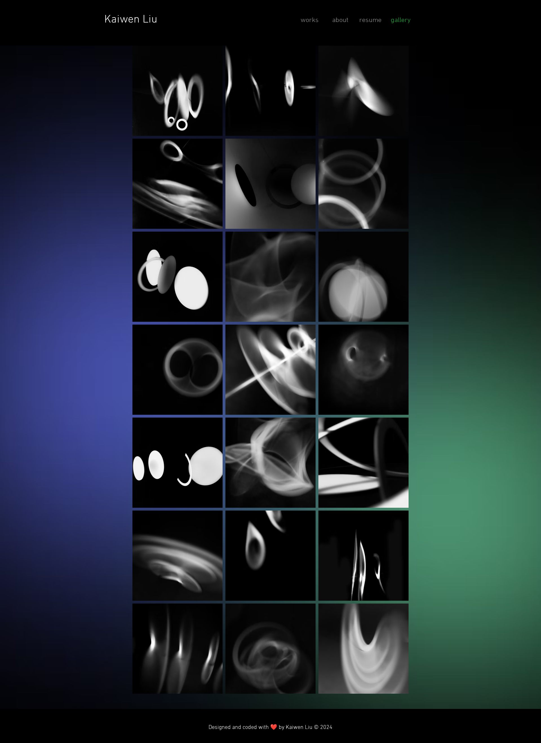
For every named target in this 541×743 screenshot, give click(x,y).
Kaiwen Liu (130, 19)
